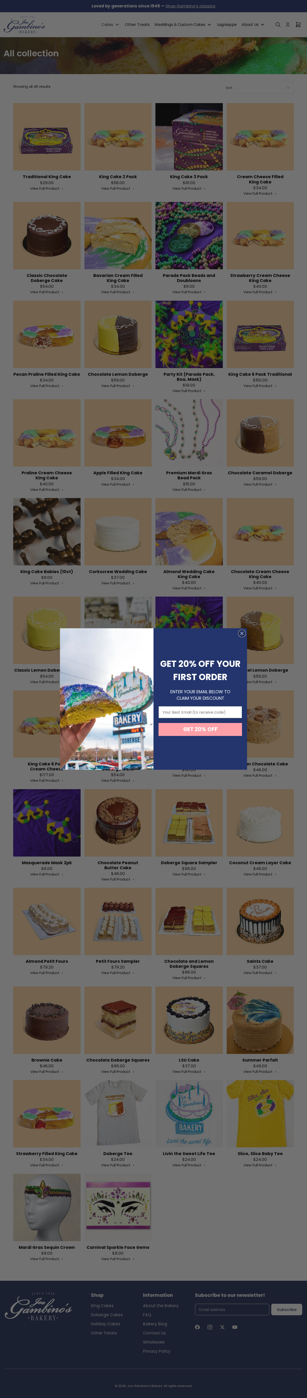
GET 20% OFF (200, 729)
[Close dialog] (242, 633)
